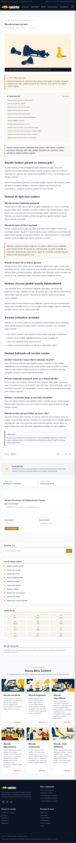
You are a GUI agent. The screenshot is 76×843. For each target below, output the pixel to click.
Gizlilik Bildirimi (44, 820)
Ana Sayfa (25, 7)
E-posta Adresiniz (44, 520)
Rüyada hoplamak (37, 695)
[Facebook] (7, 802)
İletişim (42, 826)
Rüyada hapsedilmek (60, 696)
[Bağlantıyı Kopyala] (62, 454)
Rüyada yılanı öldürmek (60, 745)
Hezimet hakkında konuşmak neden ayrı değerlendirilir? (24, 131)
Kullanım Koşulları (45, 823)
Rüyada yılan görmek (13, 574)
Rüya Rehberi (64, 7)
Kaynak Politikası (45, 818)
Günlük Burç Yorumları (8, 812)
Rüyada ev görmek (13, 589)
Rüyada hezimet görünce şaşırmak (18, 110)
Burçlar (43, 7)
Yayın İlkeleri (44, 815)
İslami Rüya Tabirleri (46, 793)
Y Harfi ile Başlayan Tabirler (48, 801)
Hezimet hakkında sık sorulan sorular (19, 124)
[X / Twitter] (69, 454)
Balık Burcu (4, 823)
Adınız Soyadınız (9, 520)
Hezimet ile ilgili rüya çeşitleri (16, 103)
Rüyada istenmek (11, 695)
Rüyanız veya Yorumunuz (12, 503)
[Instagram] (3, 802)
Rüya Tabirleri (35, 7)
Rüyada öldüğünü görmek (15, 577)
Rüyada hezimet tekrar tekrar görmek (19, 114)
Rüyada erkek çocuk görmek (16, 593)
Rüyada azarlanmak (34, 745)
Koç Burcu (4, 815)
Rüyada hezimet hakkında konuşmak (19, 107)
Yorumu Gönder (11, 528)
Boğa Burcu (5, 818)
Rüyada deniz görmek (13, 585)
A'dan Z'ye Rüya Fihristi (47, 790)
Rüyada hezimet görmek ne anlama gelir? (20, 100)
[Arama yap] (73, 7)
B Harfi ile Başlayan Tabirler (48, 798)
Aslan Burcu (5, 820)
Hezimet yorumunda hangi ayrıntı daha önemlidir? (23, 134)
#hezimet (13, 454)
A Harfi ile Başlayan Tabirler (48, 795)
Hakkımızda (43, 812)
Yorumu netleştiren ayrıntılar (16, 120)
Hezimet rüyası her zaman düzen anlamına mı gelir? (23, 127)
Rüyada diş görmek (13, 581)
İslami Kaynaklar (53, 7)
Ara (69, 551)
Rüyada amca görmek (13, 570)
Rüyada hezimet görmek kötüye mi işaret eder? (22, 137)
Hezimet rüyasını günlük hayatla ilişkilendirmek (22, 117)
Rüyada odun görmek (13, 596)
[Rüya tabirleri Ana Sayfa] (10, 7)
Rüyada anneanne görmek (15, 566)
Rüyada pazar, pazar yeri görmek (17, 600)
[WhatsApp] (66, 454)
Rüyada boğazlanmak (9, 745)
